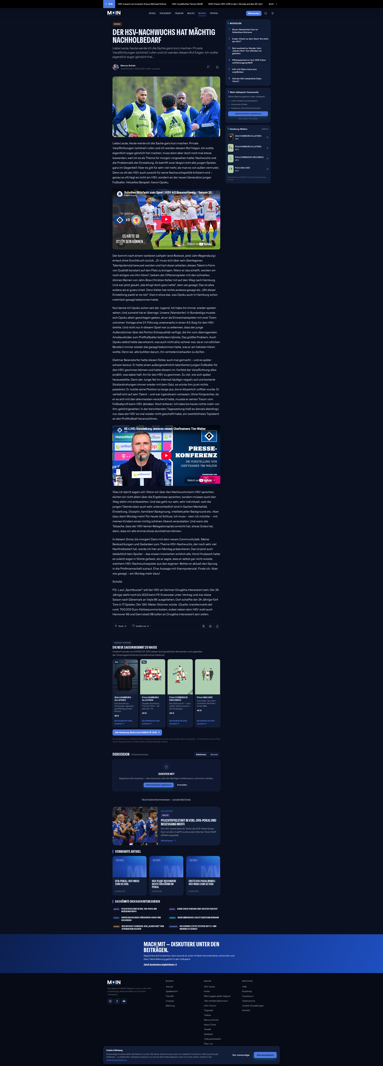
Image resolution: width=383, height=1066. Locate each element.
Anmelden (182, 785)
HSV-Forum (210, 1005)
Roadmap (247, 991)
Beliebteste (201, 754)
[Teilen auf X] (203, 626)
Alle (271, 4)
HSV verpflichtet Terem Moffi (187, 4)
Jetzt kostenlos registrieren (159, 785)
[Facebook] (117, 1001)
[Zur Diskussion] (208, 67)
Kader (207, 991)
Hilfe (244, 986)
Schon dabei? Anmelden (248, 118)
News (111, 4)
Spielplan (208, 1034)
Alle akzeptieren (265, 1055)
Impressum (247, 996)
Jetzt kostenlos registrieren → (160, 964)
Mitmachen (253, 13)
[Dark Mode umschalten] (273, 13)
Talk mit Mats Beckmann (216, 1001)
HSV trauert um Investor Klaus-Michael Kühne (142, 4)
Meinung (202, 13)
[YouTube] (124, 1001)
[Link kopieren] (217, 626)
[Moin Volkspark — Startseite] (114, 13)
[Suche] (266, 13)
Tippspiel (214, 13)
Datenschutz (248, 1001)
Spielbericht (165, 13)
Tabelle (207, 1029)
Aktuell (152, 13)
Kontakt (246, 1010)
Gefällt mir (142, 626)
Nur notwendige (241, 1055)
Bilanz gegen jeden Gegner (217, 996)
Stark (122, 626)
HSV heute (209, 986)
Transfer (179, 13)
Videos (207, 1015)
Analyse (191, 13)
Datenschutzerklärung (116, 1060)
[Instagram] (110, 1001)
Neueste (214, 754)
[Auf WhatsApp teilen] (210, 626)
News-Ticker (210, 1024)
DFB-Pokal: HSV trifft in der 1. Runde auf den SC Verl (235, 4)
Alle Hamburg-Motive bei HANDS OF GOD (137, 732)
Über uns (208, 1043)
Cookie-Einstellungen (253, 1005)
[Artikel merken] (217, 67)
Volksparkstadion (212, 1039)
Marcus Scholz (128, 65)
